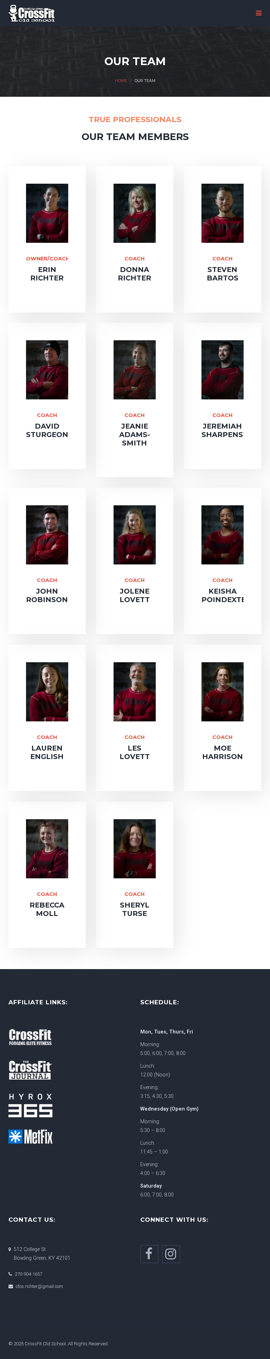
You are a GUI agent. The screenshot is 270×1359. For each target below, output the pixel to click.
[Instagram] (171, 1254)
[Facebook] (149, 1254)
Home (121, 80)
